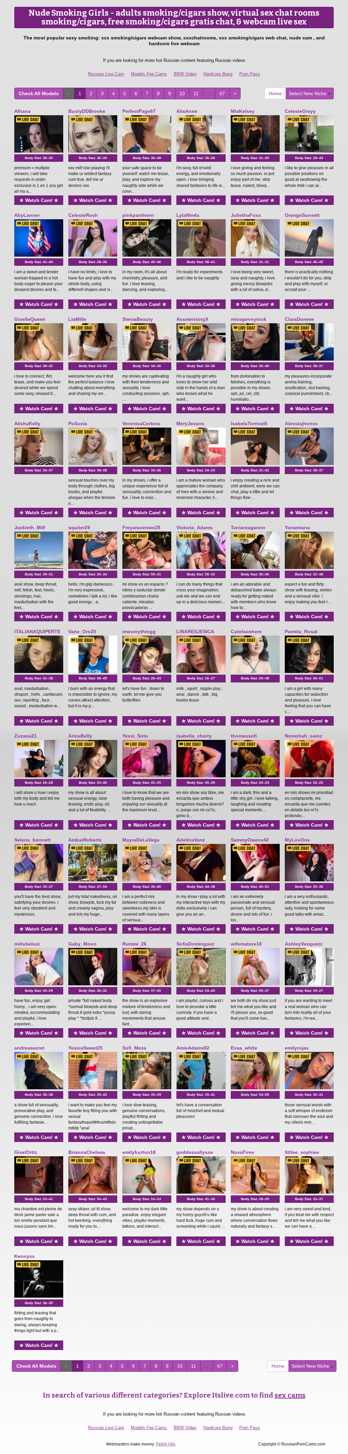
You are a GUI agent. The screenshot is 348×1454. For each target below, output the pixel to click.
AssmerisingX (192, 319)
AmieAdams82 (192, 1048)
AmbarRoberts (85, 840)
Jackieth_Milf (29, 527)
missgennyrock (248, 319)
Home (275, 93)
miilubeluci (27, 944)
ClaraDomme (299, 319)
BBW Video (185, 73)
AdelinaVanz (190, 840)
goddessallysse (194, 1152)
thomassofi (244, 736)
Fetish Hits (165, 1444)
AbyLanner (27, 215)
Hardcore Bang (217, 73)
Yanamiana (297, 527)
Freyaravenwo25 (141, 527)
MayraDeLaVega (140, 840)
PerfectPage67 (139, 111)
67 (222, 93)
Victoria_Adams (194, 527)
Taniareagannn (248, 527)
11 (195, 93)
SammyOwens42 (250, 840)
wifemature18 (246, 944)
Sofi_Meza (134, 1048)
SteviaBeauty (137, 319)
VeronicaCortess (141, 423)
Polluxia (77, 423)
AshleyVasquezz (304, 944)
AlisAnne (186, 111)
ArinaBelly (80, 736)
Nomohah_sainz (303, 736)
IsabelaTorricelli (249, 423)
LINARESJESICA (195, 631)
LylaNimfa (187, 215)
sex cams (290, 1395)
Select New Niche (308, 93)
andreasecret (29, 1048)
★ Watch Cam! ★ (38, 200)
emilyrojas (297, 1048)
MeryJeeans (190, 423)
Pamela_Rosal (301, 631)
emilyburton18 (139, 1152)
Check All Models (39, 93)
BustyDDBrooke (86, 111)
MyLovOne (297, 840)
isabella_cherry (194, 736)
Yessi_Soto (135, 736)
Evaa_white (244, 1048)
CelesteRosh (83, 215)
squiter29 (79, 527)
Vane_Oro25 (82, 631)
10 (182, 93)
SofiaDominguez (195, 944)
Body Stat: (39, 158)
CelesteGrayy (300, 111)
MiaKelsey (243, 111)
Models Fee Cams (149, 73)
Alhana (22, 111)
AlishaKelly (27, 423)
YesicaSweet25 (85, 1048)
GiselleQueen (30, 319)
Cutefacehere (246, 631)
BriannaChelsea (86, 1152)
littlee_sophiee (302, 1152)
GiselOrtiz (25, 1152)
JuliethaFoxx (246, 215)
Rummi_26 (134, 944)
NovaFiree (242, 1152)
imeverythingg (139, 631)
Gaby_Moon (82, 944)
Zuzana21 (25, 736)
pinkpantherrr (138, 215)
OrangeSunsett (302, 215)
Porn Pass (249, 73)
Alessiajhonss (301, 423)
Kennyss (24, 1256)
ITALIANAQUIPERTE (37, 631)
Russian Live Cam (106, 73)
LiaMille (77, 319)
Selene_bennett (32, 840)
